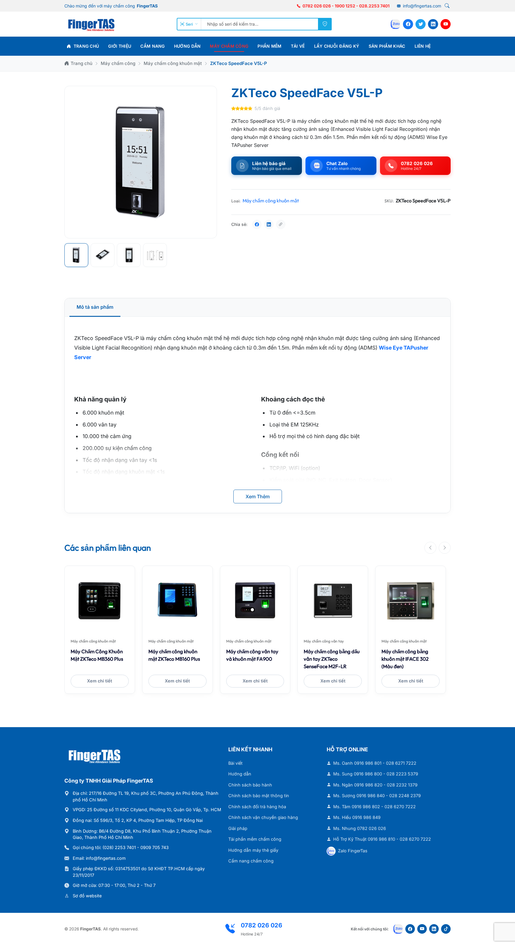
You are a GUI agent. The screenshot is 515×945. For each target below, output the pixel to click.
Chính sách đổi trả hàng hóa (257, 806)
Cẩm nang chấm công (251, 860)
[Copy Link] (281, 224)
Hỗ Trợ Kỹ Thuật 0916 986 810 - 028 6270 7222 (382, 839)
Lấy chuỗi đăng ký (336, 46)
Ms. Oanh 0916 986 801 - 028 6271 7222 (374, 763)
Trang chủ (85, 46)
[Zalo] (395, 24)
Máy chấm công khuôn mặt (173, 63)
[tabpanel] (257, 414)
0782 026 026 (317, 5)
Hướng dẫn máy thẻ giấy (253, 850)
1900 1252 (345, 5)
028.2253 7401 (374, 5)
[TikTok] (446, 929)
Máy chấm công (229, 46)
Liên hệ (423, 46)
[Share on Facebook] (257, 224)
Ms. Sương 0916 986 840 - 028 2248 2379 (377, 795)
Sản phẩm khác (387, 46)
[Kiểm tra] (325, 24)
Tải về (298, 46)
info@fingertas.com (421, 5)
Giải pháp (237, 828)
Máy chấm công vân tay (324, 641)
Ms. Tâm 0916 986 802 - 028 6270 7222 (374, 806)
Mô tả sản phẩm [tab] (95, 307)
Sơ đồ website (87, 895)
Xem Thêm (258, 496)
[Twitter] (420, 24)
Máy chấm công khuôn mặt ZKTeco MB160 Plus (174, 655)
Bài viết (235, 763)
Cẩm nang (152, 46)
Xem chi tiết (99, 680)
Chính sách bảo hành (250, 784)
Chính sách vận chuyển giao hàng (263, 817)
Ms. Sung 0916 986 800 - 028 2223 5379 (375, 773)
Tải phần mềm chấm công (254, 839)
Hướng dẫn (187, 46)
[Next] (445, 548)
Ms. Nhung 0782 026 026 (359, 828)
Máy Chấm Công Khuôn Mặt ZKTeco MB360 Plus (97, 655)
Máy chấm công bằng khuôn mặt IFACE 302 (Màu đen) (405, 658)
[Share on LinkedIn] (269, 224)
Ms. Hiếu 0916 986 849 (357, 817)
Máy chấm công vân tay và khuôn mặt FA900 (252, 655)
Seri (189, 24)
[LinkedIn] (433, 24)
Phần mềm (269, 46)
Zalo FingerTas (352, 850)
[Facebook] (408, 24)
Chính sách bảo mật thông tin (258, 795)
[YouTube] (445, 24)
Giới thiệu (119, 46)
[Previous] (430, 548)
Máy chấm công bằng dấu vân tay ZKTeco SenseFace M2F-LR (332, 658)
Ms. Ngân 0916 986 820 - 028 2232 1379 (375, 784)
